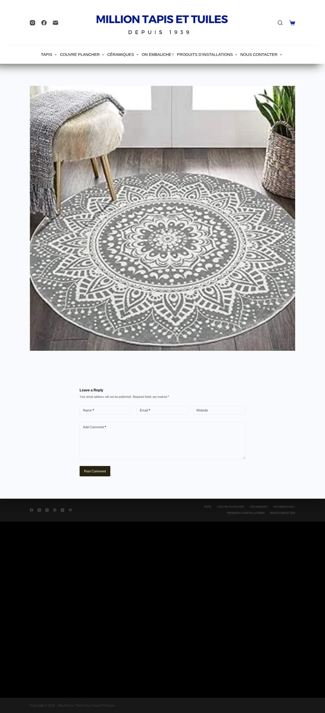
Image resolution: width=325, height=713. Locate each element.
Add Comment (94, 427)
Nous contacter (258, 54)
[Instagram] (32, 22)
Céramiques (120, 54)
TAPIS (46, 54)
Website (202, 410)
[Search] (280, 22)
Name (88, 410)
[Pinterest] (54, 510)
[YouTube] (62, 510)
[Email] (55, 22)
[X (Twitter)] (39, 510)
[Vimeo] (70, 510)
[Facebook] (44, 22)
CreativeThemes (103, 705)
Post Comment (95, 471)
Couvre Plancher (80, 54)
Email (145, 410)
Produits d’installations (205, 54)
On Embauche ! (158, 54)
